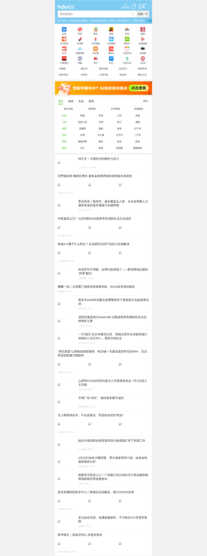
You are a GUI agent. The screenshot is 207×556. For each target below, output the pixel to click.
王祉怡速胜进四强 (98, 20)
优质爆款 (138, 108)
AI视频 (62, 68)
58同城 (91, 108)
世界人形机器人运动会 (143, 20)
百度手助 (127, 53)
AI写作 (84, 74)
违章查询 (142, 68)
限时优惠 (103, 68)
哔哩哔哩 (80, 53)
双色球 (123, 74)
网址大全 (142, 74)
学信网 (80, 43)
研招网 (143, 53)
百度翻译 (111, 43)
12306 (143, 63)
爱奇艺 (127, 43)
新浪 (127, 34)
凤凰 (80, 34)
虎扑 (95, 63)
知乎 (111, 63)
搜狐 (111, 34)
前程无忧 (63, 74)
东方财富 (64, 43)
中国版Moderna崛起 (78, 20)
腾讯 (95, 34)
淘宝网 (96, 53)
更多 (145, 101)
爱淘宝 (111, 53)
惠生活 (84, 68)
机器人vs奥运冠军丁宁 (120, 20)
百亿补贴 (68, 108)
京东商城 (115, 108)
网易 (143, 34)
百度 (64, 34)
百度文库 (127, 63)
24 (141, 6)
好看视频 (143, 43)
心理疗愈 (103, 74)
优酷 (80, 63)
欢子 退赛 (62, 20)
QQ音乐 (123, 68)
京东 (64, 53)
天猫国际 (64, 63)
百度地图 (95, 43)
